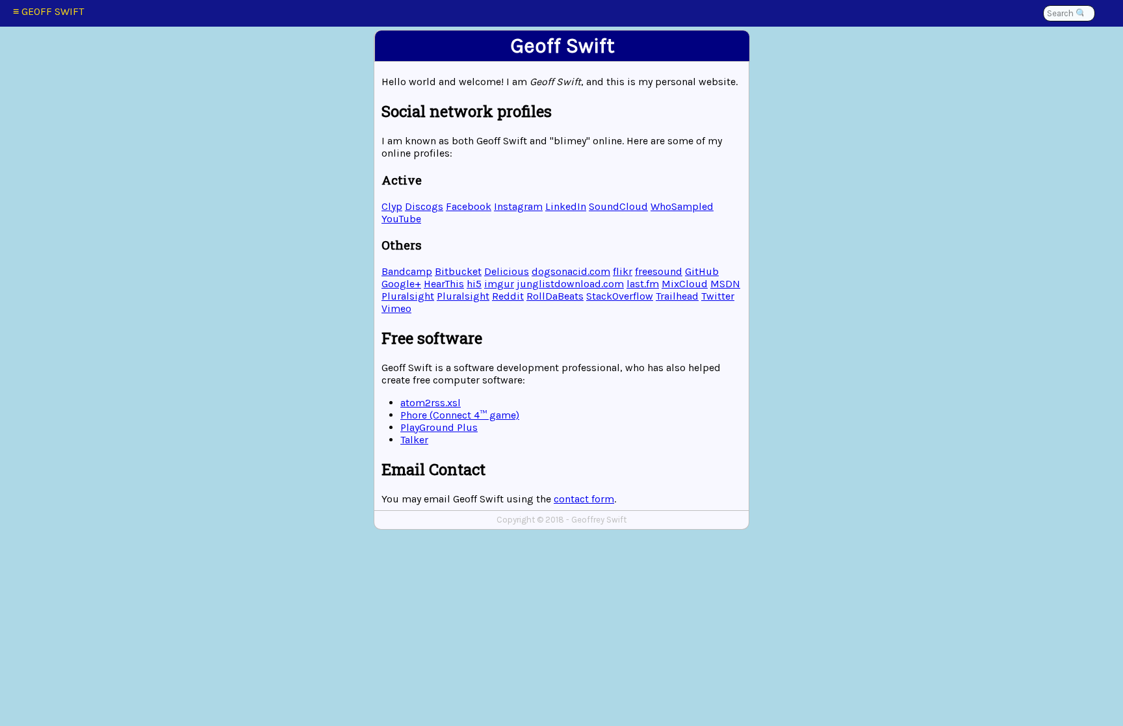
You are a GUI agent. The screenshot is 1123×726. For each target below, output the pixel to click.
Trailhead (677, 296)
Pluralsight (407, 296)
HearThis (444, 284)
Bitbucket (458, 271)
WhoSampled (682, 206)
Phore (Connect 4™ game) (459, 415)
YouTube (401, 219)
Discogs (424, 206)
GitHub (702, 271)
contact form (584, 499)
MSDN (725, 284)
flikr (622, 271)
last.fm (642, 284)
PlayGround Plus (439, 427)
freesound (658, 271)
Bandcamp (406, 271)
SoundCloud (618, 206)
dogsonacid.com (571, 271)
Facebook (468, 206)
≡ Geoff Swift (48, 11)
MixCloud (685, 284)
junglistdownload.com (570, 284)
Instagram (518, 206)
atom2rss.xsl (430, 402)
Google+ (401, 284)
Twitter (717, 296)
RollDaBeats (555, 296)
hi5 (474, 284)
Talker (414, 440)
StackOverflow (619, 296)
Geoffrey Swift (598, 520)
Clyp (391, 206)
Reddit (508, 296)
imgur (499, 284)
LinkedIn (565, 206)
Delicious (506, 271)
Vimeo (396, 308)
